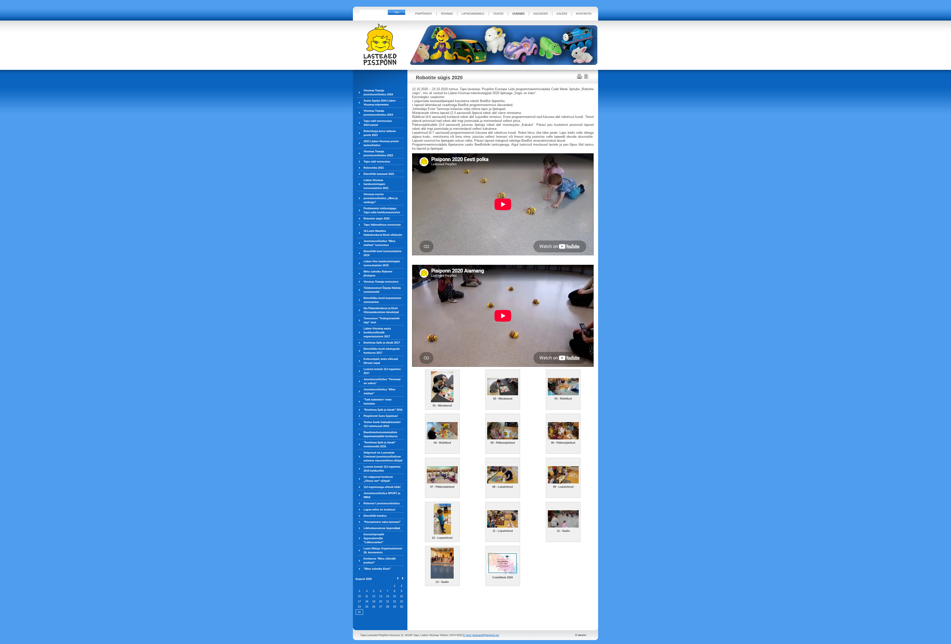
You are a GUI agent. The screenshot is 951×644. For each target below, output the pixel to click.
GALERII (561, 13)
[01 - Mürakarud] (442, 401)
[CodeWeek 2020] (502, 573)
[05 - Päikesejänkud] (502, 438)
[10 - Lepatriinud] (442, 533)
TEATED (498, 13)
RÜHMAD (447, 13)
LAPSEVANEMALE (473, 13)
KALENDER (540, 13)
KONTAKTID (583, 13)
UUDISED (518, 13)
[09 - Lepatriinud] (563, 482)
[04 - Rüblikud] (442, 438)
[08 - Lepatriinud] (502, 482)
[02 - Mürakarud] (502, 394)
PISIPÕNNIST (423, 13)
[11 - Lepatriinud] (502, 526)
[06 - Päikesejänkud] (563, 438)
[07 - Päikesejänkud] (442, 482)
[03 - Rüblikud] (563, 394)
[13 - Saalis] (442, 577)
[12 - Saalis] (563, 526)
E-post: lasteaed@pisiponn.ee (481, 635)
